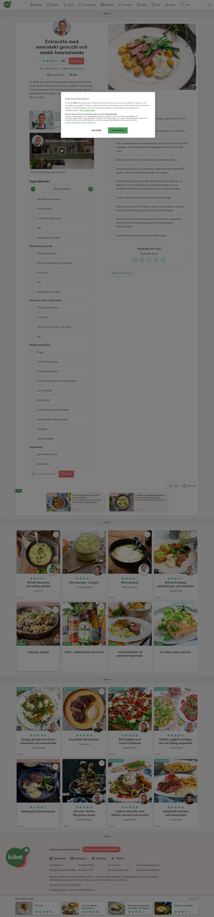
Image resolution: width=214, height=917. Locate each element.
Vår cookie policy (87, 110)
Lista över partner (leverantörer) (80, 123)
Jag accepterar (117, 130)
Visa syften (96, 130)
